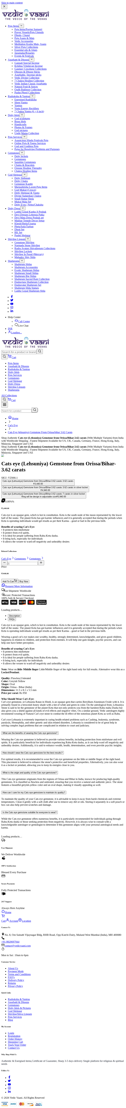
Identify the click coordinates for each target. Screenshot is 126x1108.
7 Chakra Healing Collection (29, 80)
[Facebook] (11, 297)
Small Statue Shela (24, 198)
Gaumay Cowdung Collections (30, 68)
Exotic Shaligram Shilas (26, 270)
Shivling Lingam (16, 239)
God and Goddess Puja (26, 146)
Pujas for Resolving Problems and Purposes (37, 149)
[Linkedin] (11, 311)
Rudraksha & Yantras (19, 96)
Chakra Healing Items (25, 171)
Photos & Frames (23, 127)
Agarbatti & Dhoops (18, 59)
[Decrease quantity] (4, 562)
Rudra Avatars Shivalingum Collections (34, 248)
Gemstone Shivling (24, 242)
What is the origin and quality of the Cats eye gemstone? (30, 772)
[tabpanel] (63, 675)
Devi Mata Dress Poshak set (29, 217)
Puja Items (13, 26)
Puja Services (15, 137)
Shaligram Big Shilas (25, 276)
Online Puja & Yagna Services (30, 143)
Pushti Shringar (22, 235)
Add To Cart (8, 581)
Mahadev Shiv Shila (24, 257)
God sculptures (22, 118)
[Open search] (4, 356)
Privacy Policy (15, 986)
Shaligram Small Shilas (26, 273)
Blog (10, 1020)
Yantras (18, 105)
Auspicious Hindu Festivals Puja (31, 140)
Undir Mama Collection (26, 133)
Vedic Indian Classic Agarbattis (30, 83)
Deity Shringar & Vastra (26, 192)
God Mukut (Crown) (25, 189)
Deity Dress (14, 208)
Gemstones (13, 153)
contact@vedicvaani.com (18, 945)
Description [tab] (14, 616)
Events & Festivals (24, 56)
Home (15, 418)
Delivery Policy (16, 980)
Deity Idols (13, 115)
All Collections (9, 395)
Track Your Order (17, 1044)
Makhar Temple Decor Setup (29, 220)
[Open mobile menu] (4, 405)
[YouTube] (9, 1085)
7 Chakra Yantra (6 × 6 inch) (29, 111)
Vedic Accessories (23, 41)
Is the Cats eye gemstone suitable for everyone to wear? (29, 812)
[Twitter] (11, 300)
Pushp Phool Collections (27, 92)
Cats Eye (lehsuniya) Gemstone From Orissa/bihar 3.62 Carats (40, 432)
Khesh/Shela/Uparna (25, 223)
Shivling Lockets (23, 251)
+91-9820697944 (10, 941)
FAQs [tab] (12, 619)
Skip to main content (12, 2)
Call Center (24, 321)
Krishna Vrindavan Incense (28, 66)
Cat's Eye (13, 425)
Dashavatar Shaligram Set (27, 285)
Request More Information (19, 586)
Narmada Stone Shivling (27, 245)
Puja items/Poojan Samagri (28, 29)
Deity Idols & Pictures (19, 1008)
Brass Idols (20, 121)
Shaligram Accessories (26, 267)
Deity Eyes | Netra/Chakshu (28, 204)
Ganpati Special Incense (26, 63)
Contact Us (14, 1047)
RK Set (18, 232)
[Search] (40, 351)
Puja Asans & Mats (24, 38)
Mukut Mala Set (22, 201)
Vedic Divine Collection (26, 77)
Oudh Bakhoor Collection (27, 89)
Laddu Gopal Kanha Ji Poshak (30, 211)
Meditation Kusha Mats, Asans (30, 44)
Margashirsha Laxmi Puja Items (30, 187)
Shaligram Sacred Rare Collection (32, 279)
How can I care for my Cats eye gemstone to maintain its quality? (34, 792)
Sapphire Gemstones (25, 162)
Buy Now (24, 581)
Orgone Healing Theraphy (28, 168)
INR (10, 328)
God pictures (21, 130)
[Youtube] (11, 304)
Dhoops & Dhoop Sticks (27, 71)
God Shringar (15, 174)
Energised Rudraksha (25, 99)
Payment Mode (16, 971)
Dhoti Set (19, 229)
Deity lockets (21, 156)
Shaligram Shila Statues (26, 288)
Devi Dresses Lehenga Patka (29, 214)
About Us (13, 968)
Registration (14, 1036)
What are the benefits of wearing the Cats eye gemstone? (30, 733)
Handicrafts (20, 124)
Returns (12, 983)
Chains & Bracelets (24, 165)
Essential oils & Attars (25, 50)
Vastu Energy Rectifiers (26, 108)
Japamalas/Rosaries (24, 53)
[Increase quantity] (41, 562)
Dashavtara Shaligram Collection (31, 282)
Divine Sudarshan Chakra (27, 195)
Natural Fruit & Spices (26, 86)
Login (11, 1033)
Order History (15, 1039)
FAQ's (11, 977)
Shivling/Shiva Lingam (20, 1014)
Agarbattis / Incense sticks (27, 74)
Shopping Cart (15, 1042)
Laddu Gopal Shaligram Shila (29, 290)
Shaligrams (13, 261)
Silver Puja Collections (26, 47)
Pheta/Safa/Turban (23, 226)
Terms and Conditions (19, 974)
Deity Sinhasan (22, 178)
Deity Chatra (21, 181)
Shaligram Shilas (23, 264)
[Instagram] (11, 308)
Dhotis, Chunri (22, 35)
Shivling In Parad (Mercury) (29, 254)
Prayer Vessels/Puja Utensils (29, 32)
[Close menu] (4, 6)
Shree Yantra (21, 102)
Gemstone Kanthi (23, 184)
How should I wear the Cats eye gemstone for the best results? (33, 753)
